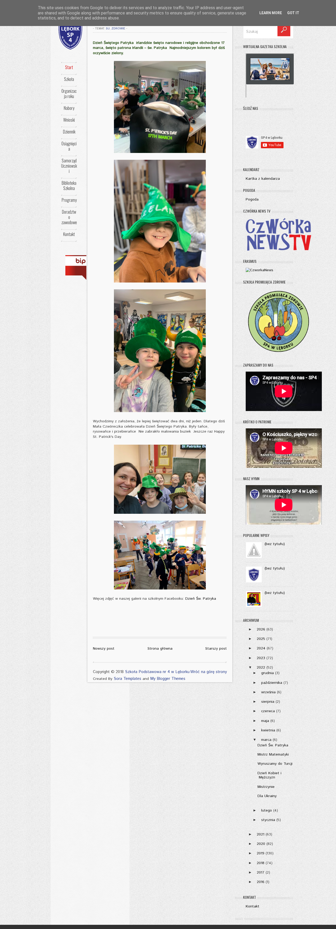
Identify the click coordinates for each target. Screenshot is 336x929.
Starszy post (216, 648)
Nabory (69, 108)
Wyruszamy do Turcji (275, 763)
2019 (260, 853)
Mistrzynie (266, 786)
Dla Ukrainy (267, 796)
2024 (261, 648)
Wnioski (69, 120)
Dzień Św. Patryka (200, 598)
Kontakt (69, 234)
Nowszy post (103, 648)
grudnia (267, 673)
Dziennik (69, 132)
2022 (261, 667)
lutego (266, 810)
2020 (261, 843)
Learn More (270, 13)
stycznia (268, 820)
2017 (260, 872)
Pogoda (252, 199)
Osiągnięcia (69, 146)
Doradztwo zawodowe (69, 217)
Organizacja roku (69, 93)
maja (265, 720)
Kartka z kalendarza (263, 178)
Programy (69, 200)
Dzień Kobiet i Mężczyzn (269, 775)
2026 (261, 629)
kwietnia (268, 730)
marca (266, 739)
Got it (293, 13)
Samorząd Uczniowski (69, 165)
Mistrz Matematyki (273, 754)
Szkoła (69, 79)
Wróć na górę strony (208, 672)
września (268, 692)
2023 (261, 658)
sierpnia (267, 701)
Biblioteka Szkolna (69, 185)
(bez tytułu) (275, 544)
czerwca (268, 711)
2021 (260, 834)
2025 (261, 638)
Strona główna (160, 648)
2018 (260, 863)
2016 (260, 882)
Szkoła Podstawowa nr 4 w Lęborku (157, 672)
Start (69, 67)
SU (108, 29)
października (271, 682)
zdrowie (118, 29)
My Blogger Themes (167, 678)
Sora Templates (127, 678)
